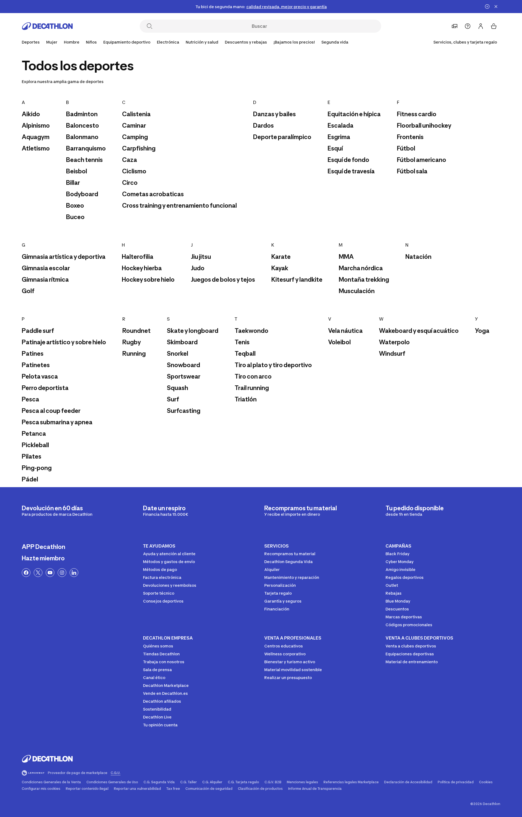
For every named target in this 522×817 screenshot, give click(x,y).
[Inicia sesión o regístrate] (480, 26)
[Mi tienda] (454, 26)
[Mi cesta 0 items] (493, 26)
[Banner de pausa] (487, 6)
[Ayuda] (467, 26)
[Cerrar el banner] (496, 6)
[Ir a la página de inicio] (47, 26)
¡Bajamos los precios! (294, 42)
